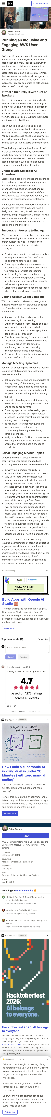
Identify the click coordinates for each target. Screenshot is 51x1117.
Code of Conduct (18, 711)
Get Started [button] (10, 1112)
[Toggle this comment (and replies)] (3, 671)
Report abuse (34, 711)
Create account (40, 3)
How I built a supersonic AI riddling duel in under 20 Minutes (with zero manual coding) (23, 773)
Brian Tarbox (14, 31)
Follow (26, 836)
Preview (23, 657)
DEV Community (24, 890)
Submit (10, 657)
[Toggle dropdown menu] (47, 571)
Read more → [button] (10, 628)
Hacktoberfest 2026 (11, 1044)
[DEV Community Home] (10, 3)
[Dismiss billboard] (47, 1059)
